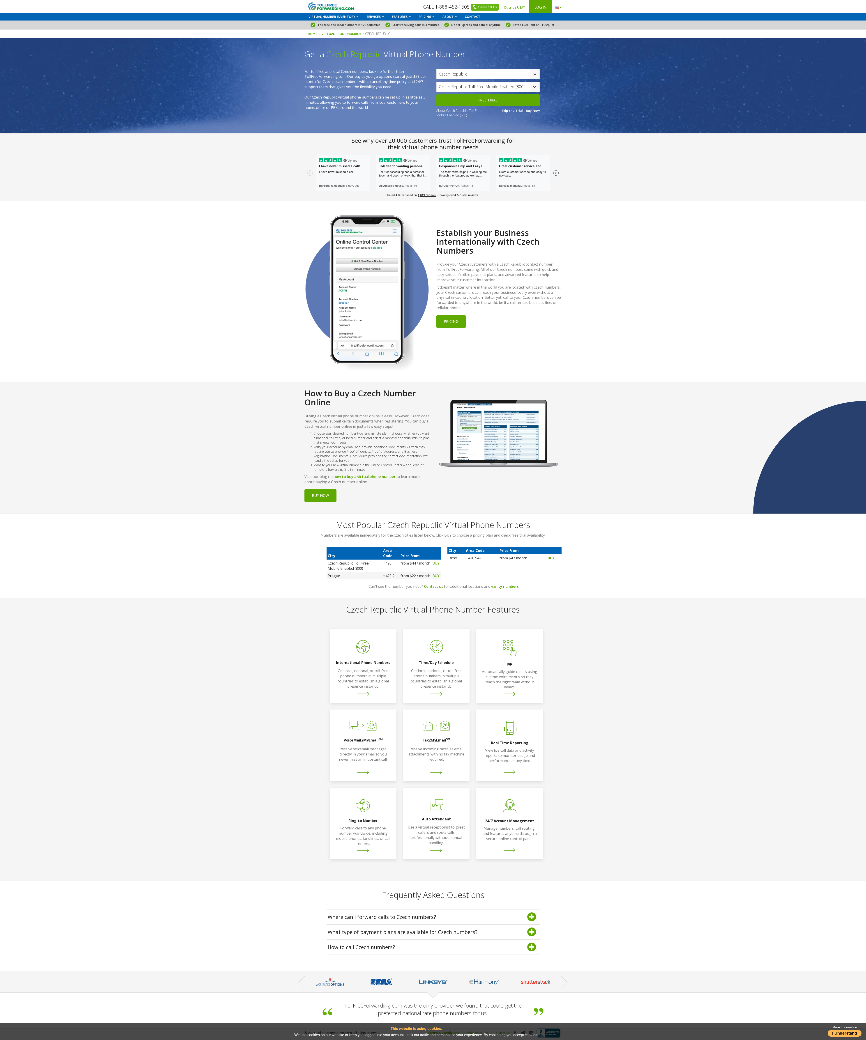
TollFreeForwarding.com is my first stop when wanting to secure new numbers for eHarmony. (433, 1009)
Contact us (433, 586)
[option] (330, 981)
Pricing (451, 321)
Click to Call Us (487, 7)
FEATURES (400, 16)
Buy (436, 563)
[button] (557, 6)
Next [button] (564, 982)
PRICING (425, 16)
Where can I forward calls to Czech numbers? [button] (382, 917)
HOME (312, 34)
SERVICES (374, 16)
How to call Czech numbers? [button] (361, 947)
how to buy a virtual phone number (365, 476)
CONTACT (472, 16)
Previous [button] (302, 982)
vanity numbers (505, 586)
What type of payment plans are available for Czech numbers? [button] (403, 932)
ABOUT (448, 16)
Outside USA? (514, 7)
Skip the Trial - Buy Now (521, 110)
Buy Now (320, 495)
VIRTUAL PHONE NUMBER (341, 34)
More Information (844, 1027)
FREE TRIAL (487, 100)
